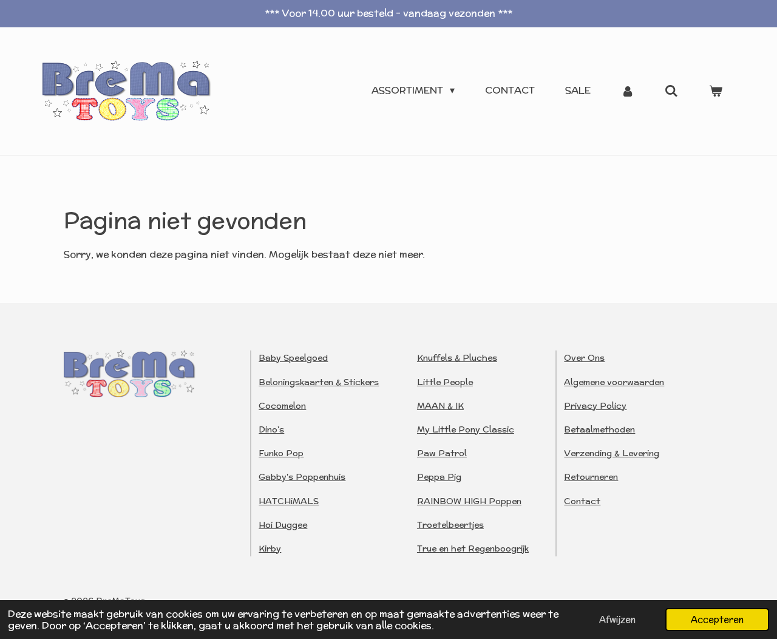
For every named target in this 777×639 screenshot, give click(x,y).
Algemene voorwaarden (614, 382)
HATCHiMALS (289, 501)
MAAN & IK (440, 406)
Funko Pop (281, 453)
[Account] (627, 90)
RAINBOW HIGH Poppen (469, 501)
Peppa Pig (439, 477)
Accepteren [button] (717, 619)
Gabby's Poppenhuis (302, 477)
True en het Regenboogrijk (473, 548)
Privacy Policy (595, 406)
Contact (582, 501)
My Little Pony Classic (465, 429)
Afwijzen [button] (617, 619)
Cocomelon (282, 406)
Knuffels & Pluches (457, 358)
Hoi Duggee (283, 525)
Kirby (270, 548)
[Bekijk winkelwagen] (716, 90)
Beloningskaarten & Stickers (319, 382)
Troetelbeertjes (450, 525)
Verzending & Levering (611, 453)
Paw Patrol (442, 453)
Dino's (271, 429)
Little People (445, 382)
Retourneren (591, 477)
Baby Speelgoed (293, 358)
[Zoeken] (671, 90)
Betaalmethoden (599, 429)
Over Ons (584, 358)
